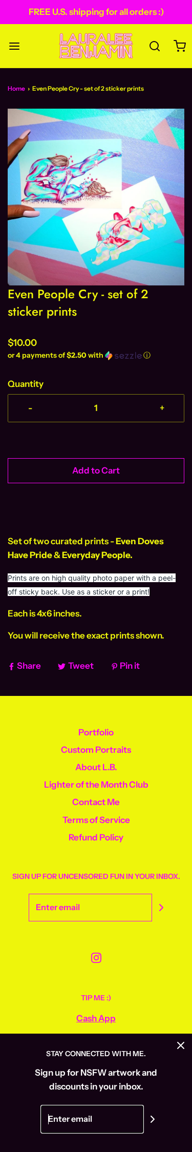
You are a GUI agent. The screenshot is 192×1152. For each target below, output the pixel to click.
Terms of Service (96, 820)
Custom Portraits (96, 750)
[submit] (161, 907)
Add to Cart (96, 470)
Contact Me (96, 802)
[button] (96, 197)
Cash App (96, 1018)
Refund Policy (96, 837)
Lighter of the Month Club (96, 784)
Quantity (26, 384)
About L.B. (96, 767)
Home (16, 88)
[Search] (154, 46)
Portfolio (96, 732)
